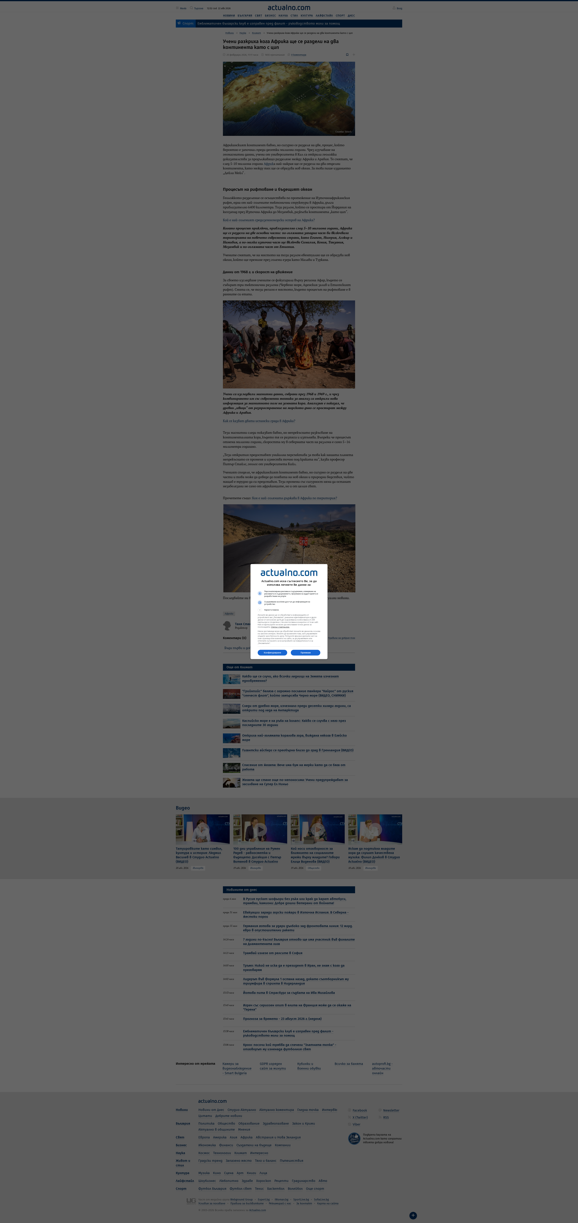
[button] (289, 610)
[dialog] (289, 611)
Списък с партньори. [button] (280, 627)
